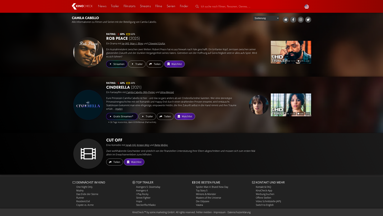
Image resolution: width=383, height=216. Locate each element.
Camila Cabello (134, 92)
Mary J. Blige (136, 43)
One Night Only (84, 186)
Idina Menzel (167, 92)
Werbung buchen (265, 194)
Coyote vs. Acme (85, 204)
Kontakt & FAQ (263, 186)
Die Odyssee (202, 201)
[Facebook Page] (293, 20)
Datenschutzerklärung (239, 212)
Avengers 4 (142, 190)
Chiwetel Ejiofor (156, 43)
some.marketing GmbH (162, 212)
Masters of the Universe (208, 197)
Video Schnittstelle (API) (268, 201)
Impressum (220, 212)
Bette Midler (161, 145)
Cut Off (114, 140)
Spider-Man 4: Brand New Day (212, 186)
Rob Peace (123, 38)
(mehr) (118, 109)
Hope (139, 201)
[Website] (286, 20)
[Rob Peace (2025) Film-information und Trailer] (88, 52)
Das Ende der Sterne (87, 194)
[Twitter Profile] (308, 20)
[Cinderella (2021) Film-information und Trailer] (88, 105)
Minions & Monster (206, 194)
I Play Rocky (142, 194)
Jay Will (125, 43)
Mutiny (79, 190)
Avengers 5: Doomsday (148, 186)
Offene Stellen (263, 197)
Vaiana (199, 204)
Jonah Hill (131, 145)
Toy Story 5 (202, 190)
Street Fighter (143, 197)
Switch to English (265, 204)
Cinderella (124, 87)
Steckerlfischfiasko (146, 204)
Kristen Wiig (143, 145)
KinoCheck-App (264, 190)
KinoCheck (138, 212)
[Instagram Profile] (301, 20)
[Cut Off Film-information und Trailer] (88, 154)
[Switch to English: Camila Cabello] (306, 6)
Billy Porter (149, 92)
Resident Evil (83, 201)
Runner (80, 197)
